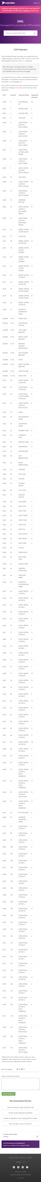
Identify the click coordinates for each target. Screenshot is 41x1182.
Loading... (6, 1136)
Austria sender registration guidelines (20, 1113)
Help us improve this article (10, 1076)
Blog (14, 1167)
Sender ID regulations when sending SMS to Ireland (20, 1118)
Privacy (29, 1158)
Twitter (18, 1167)
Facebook (27, 1167)
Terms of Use (13, 1158)
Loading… (19, 1162)
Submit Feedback (8, 1094)
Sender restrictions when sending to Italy (20, 1107)
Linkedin (23, 1167)
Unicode (18, 88)
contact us (26, 11)
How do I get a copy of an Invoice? (20, 1124)
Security (22, 1158)
